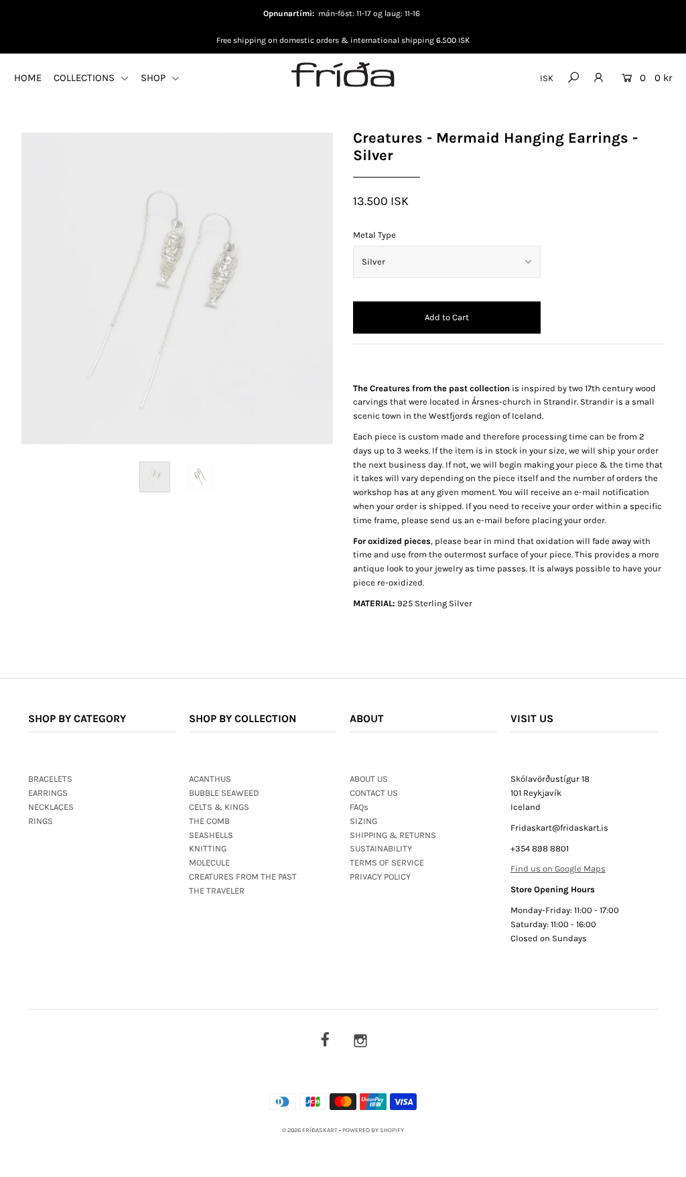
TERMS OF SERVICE (387, 862)
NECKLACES (51, 807)
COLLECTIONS (85, 78)
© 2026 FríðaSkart (310, 1130)
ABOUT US (369, 779)
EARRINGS (48, 793)
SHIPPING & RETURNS (393, 835)
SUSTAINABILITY (381, 848)
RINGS (40, 821)
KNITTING (207, 848)
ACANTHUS (210, 779)
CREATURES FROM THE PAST (243, 877)
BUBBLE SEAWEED (224, 793)
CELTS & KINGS (219, 807)
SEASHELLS (211, 835)
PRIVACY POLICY (380, 877)
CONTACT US (374, 793)
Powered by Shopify (373, 1130)
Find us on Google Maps (558, 868)
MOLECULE (209, 862)
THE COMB (209, 821)
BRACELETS (50, 779)
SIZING (363, 821)
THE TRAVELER (217, 891)
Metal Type (374, 235)
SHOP (154, 78)
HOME (28, 78)
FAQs (359, 807)
